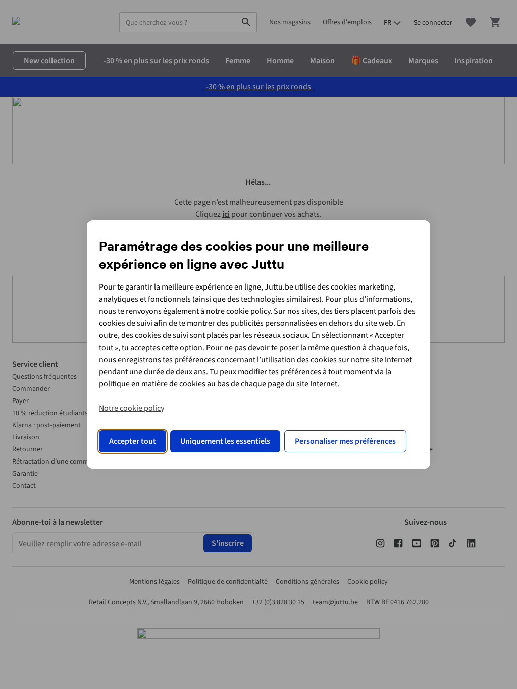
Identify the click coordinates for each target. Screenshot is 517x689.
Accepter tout (132, 441)
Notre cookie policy (131, 408)
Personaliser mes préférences (345, 441)
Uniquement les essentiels (225, 441)
